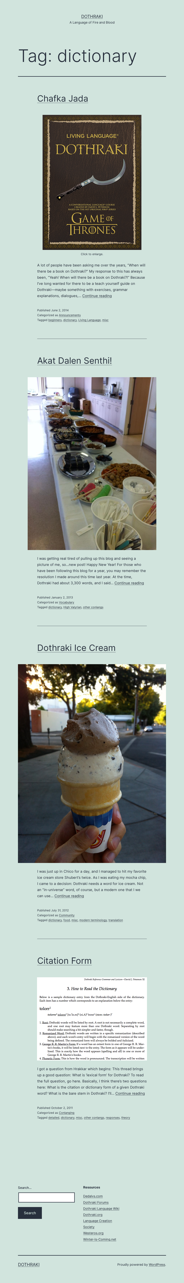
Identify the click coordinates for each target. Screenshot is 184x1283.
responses (113, 1117)
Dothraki (92, 16)
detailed (53, 1117)
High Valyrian (72, 607)
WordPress (157, 1264)
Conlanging (66, 1112)
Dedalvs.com (93, 1196)
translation (116, 920)
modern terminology (93, 920)
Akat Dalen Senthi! (74, 360)
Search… (25, 1188)
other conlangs (93, 607)
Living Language (89, 320)
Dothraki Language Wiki (101, 1208)
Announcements (70, 315)
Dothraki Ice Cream (76, 647)
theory (125, 1117)
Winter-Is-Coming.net (99, 1239)
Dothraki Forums (96, 1202)
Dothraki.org (92, 1215)
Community (67, 915)
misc (105, 320)
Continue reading (97, 296)
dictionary (70, 320)
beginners (55, 320)
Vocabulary (66, 602)
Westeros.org (93, 1233)
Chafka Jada (62, 98)
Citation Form (64, 960)
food (66, 920)
